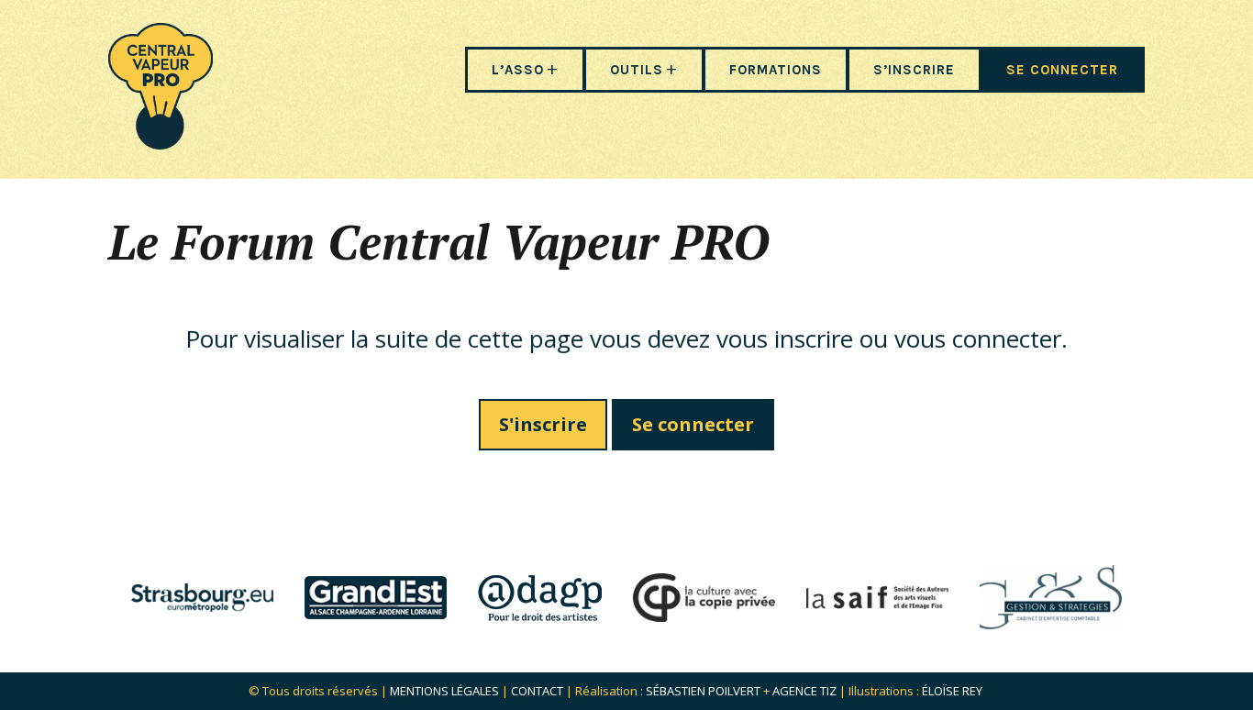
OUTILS (636, 69)
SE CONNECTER (1062, 69)
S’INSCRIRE (914, 69)
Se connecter (693, 424)
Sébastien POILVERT (703, 690)
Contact (537, 690)
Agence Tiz (804, 690)
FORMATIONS (775, 69)
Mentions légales (444, 690)
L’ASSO (518, 69)
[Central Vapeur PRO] (160, 143)
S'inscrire (543, 424)
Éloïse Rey (952, 690)
